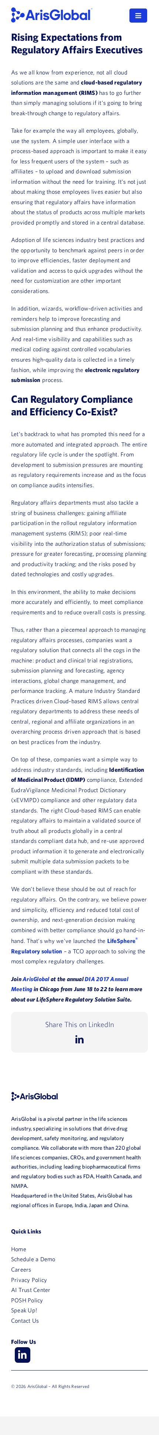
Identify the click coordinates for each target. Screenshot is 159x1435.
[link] (51, 10)
